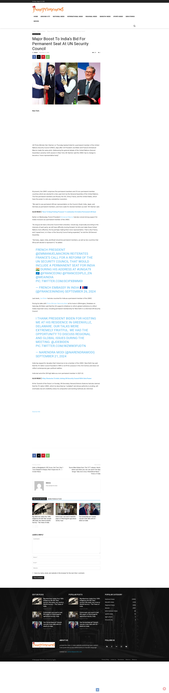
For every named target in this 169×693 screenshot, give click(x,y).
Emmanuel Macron (66, 217)
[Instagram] (121, 647)
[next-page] (36, 526)
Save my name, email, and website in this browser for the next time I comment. (59, 573)
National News (41, 31)
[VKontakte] (126, 647)
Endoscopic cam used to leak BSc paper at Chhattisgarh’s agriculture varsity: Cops (66, 518)
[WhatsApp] (48, 57)
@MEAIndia (44, 277)
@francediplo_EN (77, 273)
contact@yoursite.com (74, 652)
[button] (134, 26)
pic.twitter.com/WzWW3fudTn (61, 346)
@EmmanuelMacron (52, 253)
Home (34, 31)
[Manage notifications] (164, 688)
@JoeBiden (60, 342)
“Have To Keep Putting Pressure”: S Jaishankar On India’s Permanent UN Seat (69, 212)
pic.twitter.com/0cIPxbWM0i (59, 281)
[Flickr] (116, 647)
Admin (36, 52)
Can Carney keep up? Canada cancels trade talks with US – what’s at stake (87, 518)
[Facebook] (34, 57)
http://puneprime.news (51, 485)
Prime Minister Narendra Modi (57, 303)
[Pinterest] (43, 57)
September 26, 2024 (80, 291)
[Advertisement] (69, 127)
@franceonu (51, 273)
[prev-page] (33, 526)
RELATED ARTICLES (39, 499)
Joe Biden (43, 298)
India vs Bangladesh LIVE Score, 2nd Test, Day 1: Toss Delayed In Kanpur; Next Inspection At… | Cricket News (47, 470)
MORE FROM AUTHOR (55, 499)
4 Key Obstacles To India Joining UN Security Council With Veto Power (67, 378)
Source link (36, 412)
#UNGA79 (84, 269)
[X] (39, 57)
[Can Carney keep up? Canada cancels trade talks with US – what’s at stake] (89, 509)
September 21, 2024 (51, 356)
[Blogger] (107, 647)
